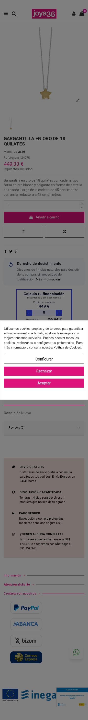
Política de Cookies (67, 347)
